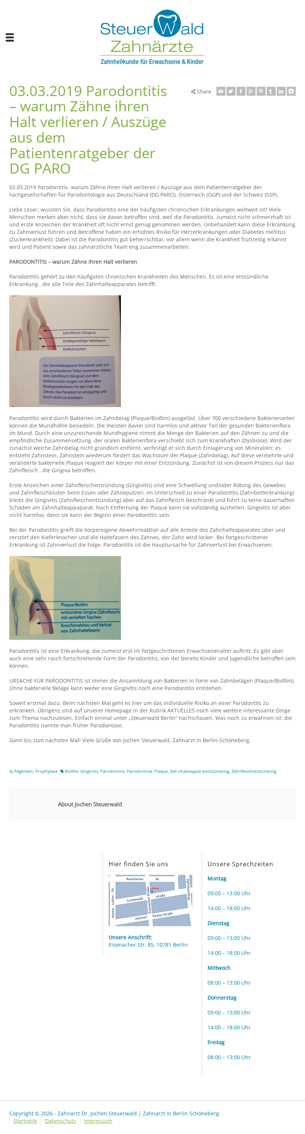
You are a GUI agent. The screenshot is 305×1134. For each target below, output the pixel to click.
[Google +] (251, 91)
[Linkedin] (281, 91)
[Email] (220, 91)
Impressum (98, 1120)
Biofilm (71, 771)
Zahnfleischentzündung (253, 771)
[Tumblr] (271, 91)
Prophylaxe (46, 771)
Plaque (161, 771)
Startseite (25, 1120)
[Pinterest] (261, 91)
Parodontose (139, 771)
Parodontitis (112, 771)
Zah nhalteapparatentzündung (199, 771)
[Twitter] (231, 91)
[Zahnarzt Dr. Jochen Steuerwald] (152, 36)
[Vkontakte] (291, 91)
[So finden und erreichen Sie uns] (150, 899)
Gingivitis (89, 771)
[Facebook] (241, 91)
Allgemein (23, 771)
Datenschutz (60, 1120)
